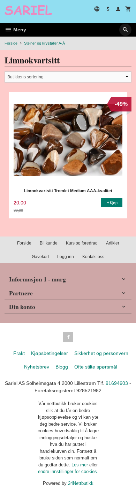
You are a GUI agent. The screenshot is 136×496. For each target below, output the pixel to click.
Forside (11, 43)
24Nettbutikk (80, 483)
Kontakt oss (93, 256)
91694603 (117, 383)
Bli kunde (49, 243)
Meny (19, 29)
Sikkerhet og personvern (101, 353)
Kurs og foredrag (82, 243)
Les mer (80, 464)
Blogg (61, 367)
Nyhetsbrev (36, 367)
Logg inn (65, 256)
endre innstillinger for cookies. (68, 471)
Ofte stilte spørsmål (95, 367)
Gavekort (40, 256)
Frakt (19, 353)
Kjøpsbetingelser (49, 353)
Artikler (112, 243)
